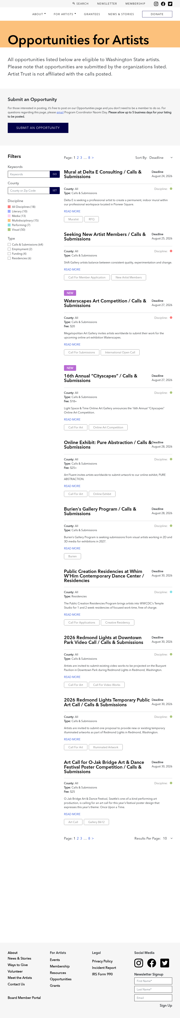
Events (55, 960)
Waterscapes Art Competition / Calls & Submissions (105, 303)
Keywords (15, 167)
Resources (58, 973)
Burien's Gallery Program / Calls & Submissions (100, 511)
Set (55, 190)
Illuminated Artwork (105, 747)
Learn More (16, 988)
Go (55, 174)
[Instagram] (156, 3)
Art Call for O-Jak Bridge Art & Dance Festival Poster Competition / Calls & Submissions (104, 766)
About (37, 14)
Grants (55, 985)
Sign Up (166, 1005)
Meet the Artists (20, 977)
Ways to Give (18, 965)
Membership (136, 3)
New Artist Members (129, 277)
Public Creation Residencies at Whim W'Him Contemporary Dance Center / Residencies (104, 575)
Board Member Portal (24, 998)
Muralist (73, 219)
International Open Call (120, 352)
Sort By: (141, 157)
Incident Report (104, 967)
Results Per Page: (147, 838)
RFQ (91, 219)
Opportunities (61, 979)
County (13, 183)
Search (82, 3)
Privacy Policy (102, 961)
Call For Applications (81, 622)
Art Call (73, 822)
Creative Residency (117, 622)
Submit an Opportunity (38, 128)
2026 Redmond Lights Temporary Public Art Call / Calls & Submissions (107, 702)
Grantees (92, 14)
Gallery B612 (96, 822)
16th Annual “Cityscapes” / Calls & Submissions (100, 378)
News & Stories (121, 14)
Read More (72, 211)
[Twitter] (170, 3)
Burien (72, 556)
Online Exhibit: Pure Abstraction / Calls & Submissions (108, 444)
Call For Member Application (86, 277)
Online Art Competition (108, 427)
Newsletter (107, 3)
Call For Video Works (106, 685)
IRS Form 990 (102, 974)
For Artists (63, 14)
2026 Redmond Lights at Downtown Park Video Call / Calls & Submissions (103, 640)
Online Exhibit (102, 494)
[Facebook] (163, 3)
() (23, 206)
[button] (171, 188)
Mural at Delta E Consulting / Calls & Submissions (103, 174)
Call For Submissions (81, 352)
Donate (157, 14)
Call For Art (75, 427)
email (60, 112)
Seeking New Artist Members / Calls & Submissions (105, 236)
